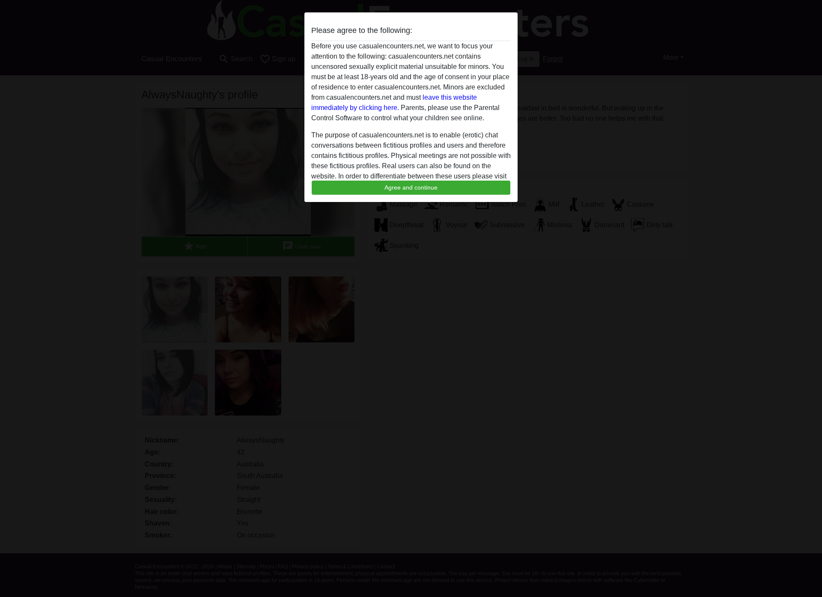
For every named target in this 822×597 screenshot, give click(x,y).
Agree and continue (411, 187)
